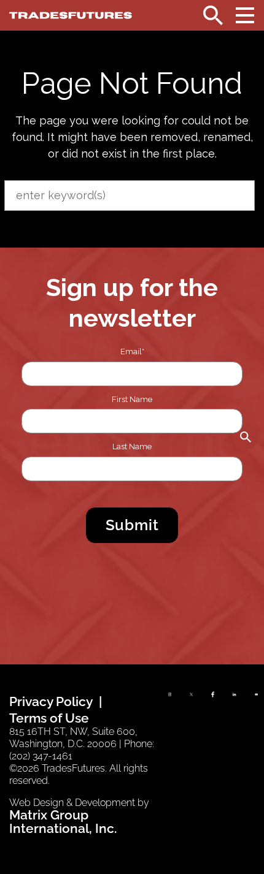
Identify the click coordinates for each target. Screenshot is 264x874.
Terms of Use (49, 718)
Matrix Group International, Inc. (63, 821)
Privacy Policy (51, 701)
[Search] (213, 15)
